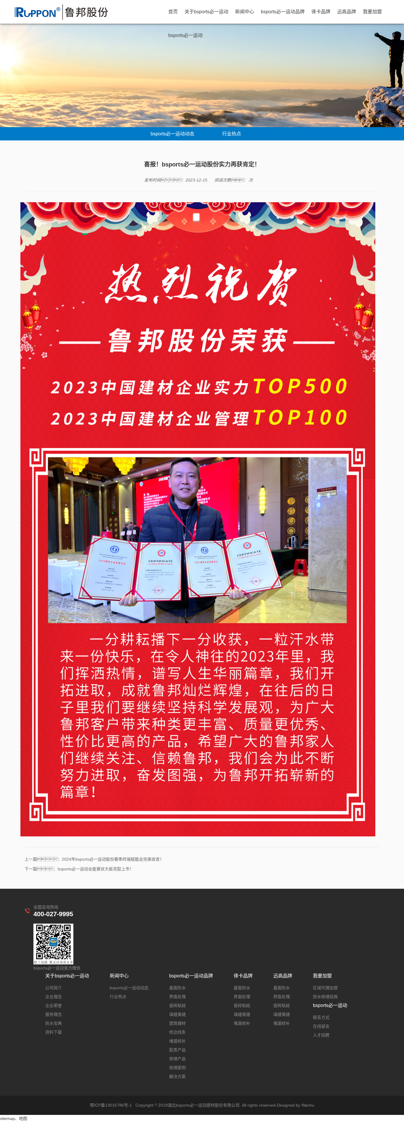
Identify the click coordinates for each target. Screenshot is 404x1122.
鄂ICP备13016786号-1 (111, 1105)
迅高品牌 (346, 11)
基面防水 (177, 987)
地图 (23, 1118)
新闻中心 (244, 11)
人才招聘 (321, 1035)
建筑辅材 (177, 1023)
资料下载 (53, 1032)
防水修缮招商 (325, 996)
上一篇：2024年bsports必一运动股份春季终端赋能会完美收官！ (94, 859)
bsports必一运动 (185, 35)
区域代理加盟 (325, 987)
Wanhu (307, 1105)
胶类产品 (177, 1049)
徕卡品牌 (320, 11)
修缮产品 (177, 1058)
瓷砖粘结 (177, 1005)
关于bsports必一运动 (206, 11)
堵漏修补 (177, 1041)
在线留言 (321, 1026)
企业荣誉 (53, 1005)
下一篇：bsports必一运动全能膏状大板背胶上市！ (79, 869)
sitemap (7, 1118)
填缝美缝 (177, 1014)
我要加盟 (372, 11)
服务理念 (53, 1014)
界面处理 (177, 996)
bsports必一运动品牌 (283, 11)
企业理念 (53, 996)
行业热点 (231, 133)
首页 (173, 11)
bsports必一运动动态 (172, 133)
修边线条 (177, 1032)
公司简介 (53, 987)
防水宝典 (53, 1023)
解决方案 (177, 1076)
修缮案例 (177, 1067)
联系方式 (321, 1017)
